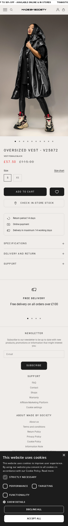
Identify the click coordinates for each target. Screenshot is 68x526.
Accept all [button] (34, 518)
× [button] (63, 455)
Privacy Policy (34, 436)
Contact (34, 387)
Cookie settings (34, 407)
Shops (34, 392)
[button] (34, 502)
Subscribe (34, 365)
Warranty (34, 397)
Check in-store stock (37, 203)
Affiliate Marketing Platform (34, 402)
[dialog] (34, 488)
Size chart (59, 170)
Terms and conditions (34, 426)
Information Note (34, 446)
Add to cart (25, 191)
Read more (48, 470)
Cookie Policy (34, 441)
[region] (34, 299)
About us (34, 422)
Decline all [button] (34, 509)
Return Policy (34, 431)
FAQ (34, 382)
